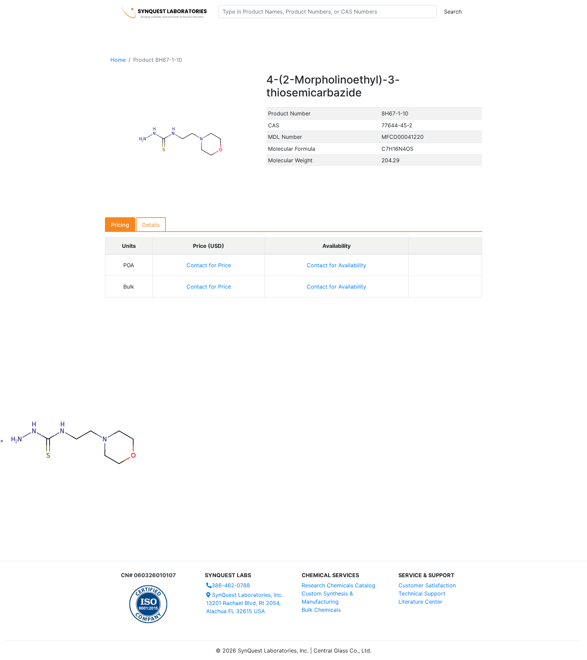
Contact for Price (208, 265)
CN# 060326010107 (148, 575)
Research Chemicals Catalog (338, 585)
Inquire (445, 265)
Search (453, 11)
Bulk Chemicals (321, 609)
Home (118, 59)
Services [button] (350, 31)
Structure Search (215, 31)
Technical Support (421, 593)
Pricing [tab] (120, 224)
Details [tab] (151, 224)
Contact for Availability (336, 265)
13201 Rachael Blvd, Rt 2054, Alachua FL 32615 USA (244, 603)
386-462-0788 (231, 585)
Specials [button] (315, 31)
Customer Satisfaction (427, 585)
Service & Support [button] (269, 31)
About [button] (381, 31)
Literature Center (420, 601)
